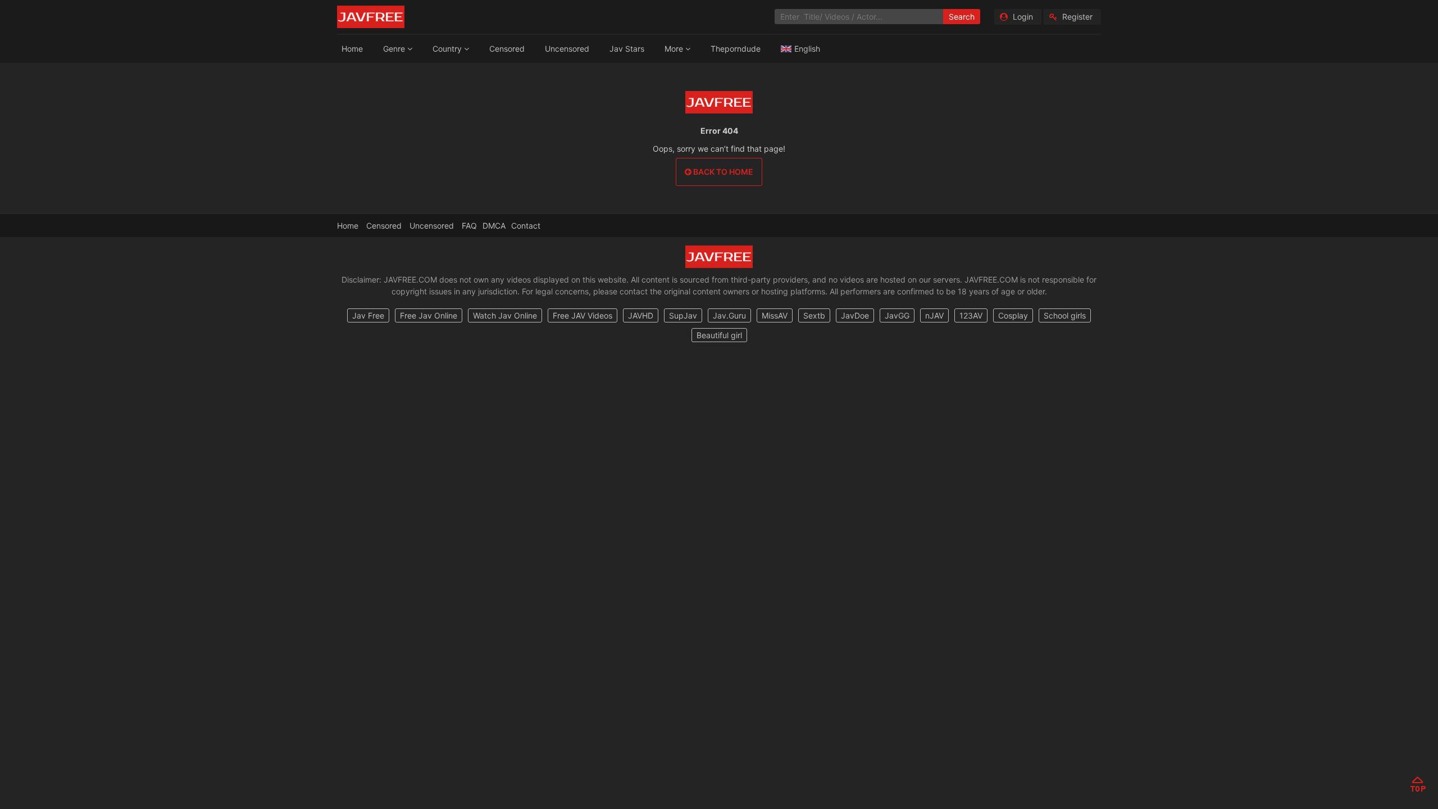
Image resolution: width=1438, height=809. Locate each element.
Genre (395, 48)
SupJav (683, 315)
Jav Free (368, 315)
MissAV (775, 315)
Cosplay (1013, 315)
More (675, 48)
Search (962, 16)
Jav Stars (626, 48)
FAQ (469, 225)
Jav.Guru (729, 315)
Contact (525, 225)
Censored (507, 48)
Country (448, 48)
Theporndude (736, 48)
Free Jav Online (428, 315)
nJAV (934, 315)
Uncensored (567, 48)
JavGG (897, 315)
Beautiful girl (719, 335)
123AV (970, 315)
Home (352, 48)
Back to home (722, 171)
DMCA (494, 225)
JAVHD (640, 315)
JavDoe (855, 315)
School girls (1065, 315)
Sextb (814, 315)
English (807, 48)
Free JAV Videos (582, 315)
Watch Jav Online (505, 315)
